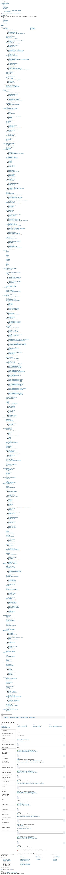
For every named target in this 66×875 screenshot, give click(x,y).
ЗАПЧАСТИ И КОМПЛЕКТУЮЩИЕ (6, 741)
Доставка (5, 4)
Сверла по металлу (5, 728)
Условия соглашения (24, 860)
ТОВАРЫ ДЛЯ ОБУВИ (6, 772)
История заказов (5, 814)
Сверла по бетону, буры (22, 726)
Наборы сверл (4, 726)
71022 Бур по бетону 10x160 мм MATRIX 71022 (27, 772)
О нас (4, 6)
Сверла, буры (32, 717)
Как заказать (5, 7)
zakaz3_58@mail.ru (7, 860)
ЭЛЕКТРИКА (4, 791)
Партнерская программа (25, 864)
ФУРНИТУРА (4, 784)
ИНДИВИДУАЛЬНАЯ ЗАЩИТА (8, 744)
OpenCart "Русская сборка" (12, 872)
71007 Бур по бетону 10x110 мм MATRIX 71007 (27, 751)
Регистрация (6, 3)
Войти (2, 3)
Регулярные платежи (6, 819)
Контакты (5, 8)
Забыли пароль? (5, 804)
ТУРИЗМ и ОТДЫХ (5, 781)
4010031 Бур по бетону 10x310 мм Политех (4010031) (28, 816)
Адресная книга (5, 809)
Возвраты (4, 824)
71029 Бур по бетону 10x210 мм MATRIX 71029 (27, 793)
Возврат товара (39, 858)
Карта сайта (38, 859)
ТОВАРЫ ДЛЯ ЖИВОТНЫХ (7, 767)
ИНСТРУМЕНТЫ (5, 747)
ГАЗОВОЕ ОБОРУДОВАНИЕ (7, 733)
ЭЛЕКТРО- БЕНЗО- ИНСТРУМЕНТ (6, 795)
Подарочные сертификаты (25, 863)
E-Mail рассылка (5, 830)
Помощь (5, 23)
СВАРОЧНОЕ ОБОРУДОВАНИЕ (5, 762)
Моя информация (5, 807)
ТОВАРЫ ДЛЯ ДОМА (6, 765)
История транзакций (6, 827)
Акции (21, 865)
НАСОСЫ (4, 756)
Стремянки (6, 717)
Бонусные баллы (5, 822)
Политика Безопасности (25, 859)
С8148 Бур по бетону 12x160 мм (24, 828)
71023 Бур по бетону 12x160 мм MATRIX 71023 (27, 838)
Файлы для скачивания (6, 817)
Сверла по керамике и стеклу (55, 726)
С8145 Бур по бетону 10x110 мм (24, 741)
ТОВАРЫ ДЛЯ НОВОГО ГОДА (8, 770)
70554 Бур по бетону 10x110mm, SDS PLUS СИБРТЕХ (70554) (30, 762)
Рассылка (55, 860)
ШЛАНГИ (4, 789)
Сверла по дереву (37, 726)
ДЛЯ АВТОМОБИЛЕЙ (6, 735)
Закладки (4, 812)
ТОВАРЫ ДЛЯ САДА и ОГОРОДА (6, 778)
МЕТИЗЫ (4, 749)
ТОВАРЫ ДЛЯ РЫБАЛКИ (7, 775)
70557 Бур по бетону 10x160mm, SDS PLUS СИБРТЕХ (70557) (30, 783)
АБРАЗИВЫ (4, 730)
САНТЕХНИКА (5, 758)
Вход (3, 799)
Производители (23, 861)
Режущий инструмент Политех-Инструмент (19, 717)
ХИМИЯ (3, 786)
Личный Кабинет (56, 856)
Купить (18, 749)
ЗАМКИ (3, 738)
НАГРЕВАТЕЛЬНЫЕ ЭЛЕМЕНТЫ (6, 753)
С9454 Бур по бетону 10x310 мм (24, 805)
